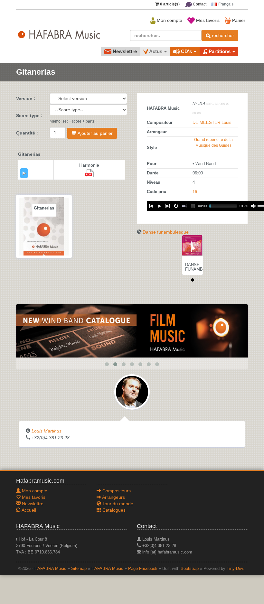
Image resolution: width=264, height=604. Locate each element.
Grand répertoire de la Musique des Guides (213, 142)
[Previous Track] (151, 206)
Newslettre (124, 51)
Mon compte (169, 20)
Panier (238, 20)
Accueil (28, 510)
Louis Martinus (46, 430)
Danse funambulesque (166, 232)
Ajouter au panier (95, 133)
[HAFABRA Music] (132, 330)
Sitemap (79, 568)
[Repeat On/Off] (176, 206)
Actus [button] (156, 51)
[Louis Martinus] (132, 391)
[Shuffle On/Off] (184, 206)
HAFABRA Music (50, 568)
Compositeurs (116, 490)
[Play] (24, 173)
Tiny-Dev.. (236, 568)
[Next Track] (167, 206)
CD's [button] (186, 51)
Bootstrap (190, 568)
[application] (24, 173)
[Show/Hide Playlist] (192, 206)
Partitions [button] (219, 51)
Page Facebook (142, 568)
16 (195, 192)
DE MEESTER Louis (212, 122)
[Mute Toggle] (253, 206)
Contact (199, 4)
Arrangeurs (113, 497)
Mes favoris (207, 20)
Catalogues (113, 510)
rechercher (222, 35)
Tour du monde (117, 503)
